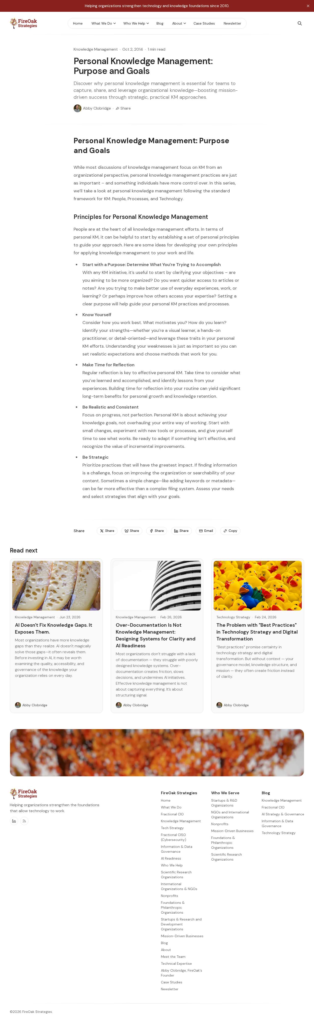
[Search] (299, 23)
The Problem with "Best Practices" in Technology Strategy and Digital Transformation (257, 632)
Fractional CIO (273, 807)
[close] (308, 6)
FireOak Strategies (37, 1011)
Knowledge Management (96, 49)
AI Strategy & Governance (283, 814)
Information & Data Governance (277, 823)
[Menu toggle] (115, 23)
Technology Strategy (233, 617)
